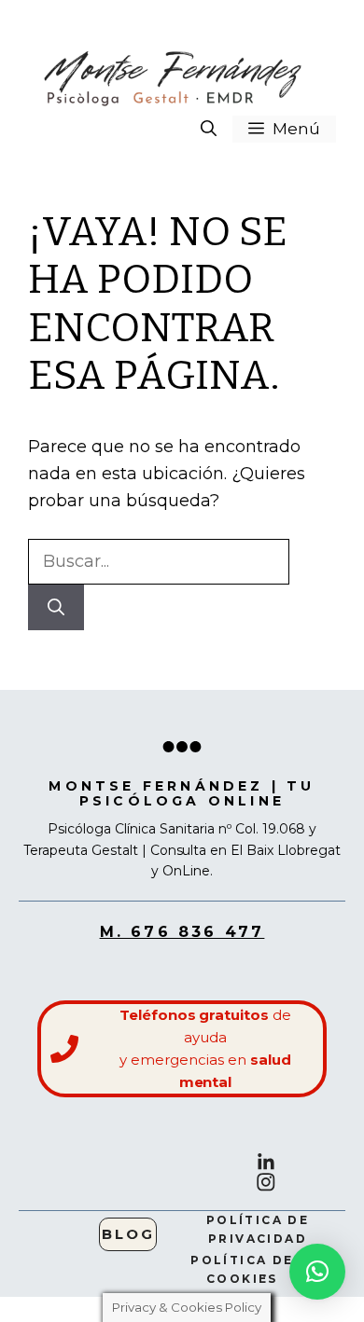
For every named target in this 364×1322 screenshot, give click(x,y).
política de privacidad (257, 1229)
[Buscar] (56, 607)
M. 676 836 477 (182, 932)
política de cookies (241, 1269)
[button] (208, 129)
